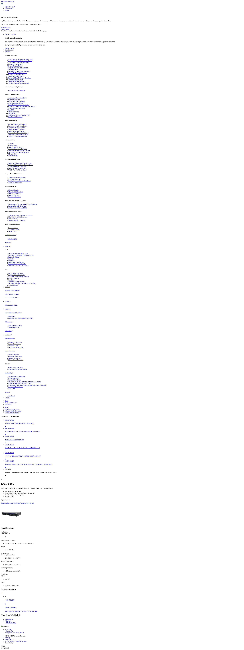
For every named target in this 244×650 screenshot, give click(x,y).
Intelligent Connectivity (12, 409)
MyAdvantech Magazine (15, 347)
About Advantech (9, 338)
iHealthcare (11, 260)
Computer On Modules (15, 64)
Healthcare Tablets (14, 229)
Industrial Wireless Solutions (16, 81)
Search (7, 10)
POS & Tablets (12, 218)
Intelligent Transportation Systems (18, 152)
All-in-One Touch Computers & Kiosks (20, 215)
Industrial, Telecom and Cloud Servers (19, 163)
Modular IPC (12, 154)
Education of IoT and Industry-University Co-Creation (24, 381)
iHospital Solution (13, 190)
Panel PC (11, 110)
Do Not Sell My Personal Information (16, 641)
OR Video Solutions (14, 197)
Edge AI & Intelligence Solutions (18, 68)
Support (7, 309)
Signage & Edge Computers (16, 220)
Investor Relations (10, 351)
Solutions (7, 246)
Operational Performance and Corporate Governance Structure (27, 385)
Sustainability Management (16, 376)
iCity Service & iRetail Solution (17, 217)
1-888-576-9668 (11, 623)
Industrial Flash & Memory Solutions (19, 78)
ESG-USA (11, 388)
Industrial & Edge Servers (16, 262)
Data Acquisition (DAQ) (15, 103)
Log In (13, 7)
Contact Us (9, 631)
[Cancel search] (46, 31)
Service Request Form (15, 325)
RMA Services (8, 322)
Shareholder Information (15, 360)
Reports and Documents (15, 387)
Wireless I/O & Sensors (15, 117)
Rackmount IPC (13, 156)
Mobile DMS (12, 231)
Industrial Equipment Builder (17, 264)
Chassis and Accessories (12, 412)
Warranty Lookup (13, 327)
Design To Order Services (11, 294)
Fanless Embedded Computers (17, 73)
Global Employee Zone (15, 367)
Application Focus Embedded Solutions (20, 61)
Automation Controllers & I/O (17, 98)
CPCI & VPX (12, 145)
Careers (7, 392)
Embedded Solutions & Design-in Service (21, 255)
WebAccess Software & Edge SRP (18, 115)
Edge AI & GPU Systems (16, 147)
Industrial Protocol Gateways (17, 131)
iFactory (10, 259)
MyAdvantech (9, 8)
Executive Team (13, 345)
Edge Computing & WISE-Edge (18, 253)
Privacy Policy (9, 639)
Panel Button (5, 29)
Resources (11, 316)
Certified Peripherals (10, 235)
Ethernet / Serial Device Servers (18, 126)
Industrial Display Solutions (16, 281)
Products (7, 51)
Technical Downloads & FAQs (13, 312)
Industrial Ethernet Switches (16, 128)
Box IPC (11, 144)
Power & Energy (13, 111)
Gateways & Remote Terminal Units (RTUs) (21, 106)
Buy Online (9, 619)
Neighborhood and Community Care (19, 383)
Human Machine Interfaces (16, 108)
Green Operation (13, 378)
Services (7, 287)
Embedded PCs (13, 69)
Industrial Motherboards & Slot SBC (19, 150)
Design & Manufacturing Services (18, 276)
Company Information (15, 342)
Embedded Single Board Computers (19, 71)
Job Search (11, 396)
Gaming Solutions (13, 278)
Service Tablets (13, 228)
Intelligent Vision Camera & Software (19, 181)
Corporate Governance (15, 356)
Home (6, 407)
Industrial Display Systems (16, 76)
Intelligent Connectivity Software (18, 134)
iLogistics (11, 280)
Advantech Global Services (12, 290)
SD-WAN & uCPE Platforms (17, 168)
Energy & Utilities (13, 257)
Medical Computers (14, 193)
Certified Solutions (14, 99)
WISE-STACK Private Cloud (17, 170)
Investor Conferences (14, 358)
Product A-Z (8, 242)
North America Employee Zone (17, 369)
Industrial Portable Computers (17, 206)
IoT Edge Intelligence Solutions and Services (21, 283)
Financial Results (13, 355)
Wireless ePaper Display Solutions (18, 83)
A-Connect (8, 404)
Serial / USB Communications (17, 136)
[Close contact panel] (1, 593)
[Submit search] (44, 31)
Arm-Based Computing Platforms (18, 62)
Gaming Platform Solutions (16, 74)
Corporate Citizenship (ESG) (15, 633)
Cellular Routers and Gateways (17, 124)
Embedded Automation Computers (18, 105)
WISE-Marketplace (10, 402)
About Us (7, 335)
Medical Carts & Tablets (15, 192)
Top (4, 646)
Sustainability (8, 373)
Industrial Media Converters (16, 129)
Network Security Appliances (17, 166)
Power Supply (12, 239)
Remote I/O (11, 113)
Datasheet (4, 503)
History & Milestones (14, 344)
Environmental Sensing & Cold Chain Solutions (22, 204)
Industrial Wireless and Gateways (18, 133)
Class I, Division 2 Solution (16, 101)
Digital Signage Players (15, 66)
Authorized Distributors (11, 305)
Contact (7, 397)
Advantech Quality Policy (11, 297)
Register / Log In (10, 34)
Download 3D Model (13, 503)
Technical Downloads (27, 503)
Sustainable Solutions (14, 380)
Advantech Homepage (7, 1)
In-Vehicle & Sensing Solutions (17, 208)
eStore (6, 401)
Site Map (7, 637)
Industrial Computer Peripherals (17, 149)
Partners (7, 301)
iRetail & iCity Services (15, 273)
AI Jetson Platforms (14, 179)
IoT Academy (8, 331)
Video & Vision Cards (15, 182)
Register (7, 7)
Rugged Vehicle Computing (16, 275)
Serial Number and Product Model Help (20, 318)
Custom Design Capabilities (16, 90)
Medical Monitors (13, 195)
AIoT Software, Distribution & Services (20, 59)
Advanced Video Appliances (17, 177)
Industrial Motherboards (15, 79)
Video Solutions (13, 285)
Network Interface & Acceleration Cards (20, 165)
